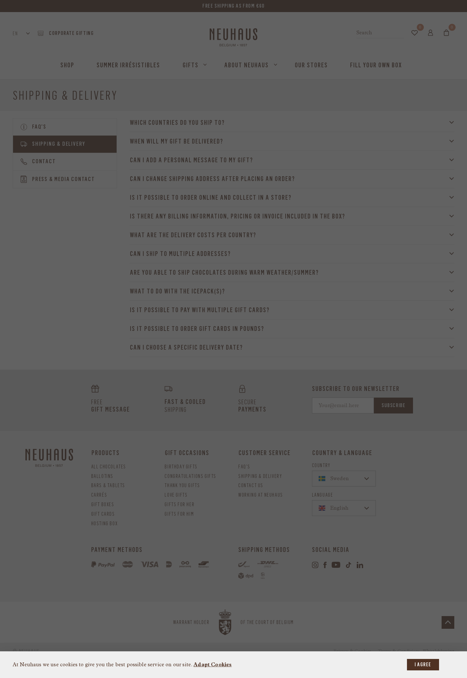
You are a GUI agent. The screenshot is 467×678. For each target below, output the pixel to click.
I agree (423, 664)
